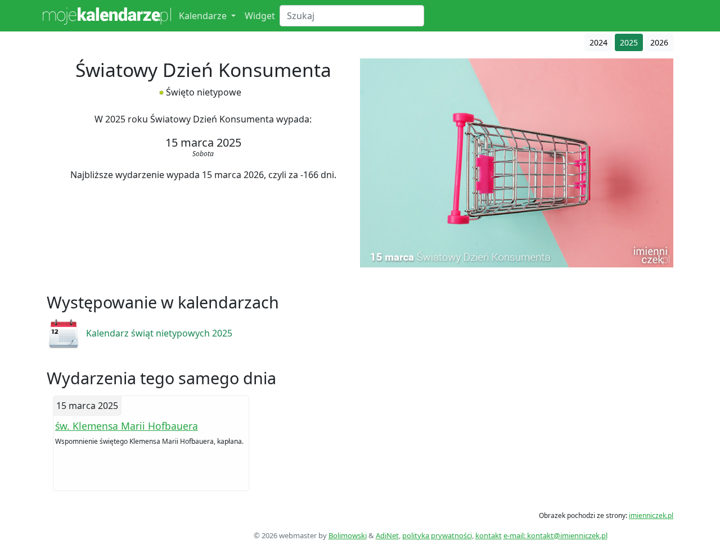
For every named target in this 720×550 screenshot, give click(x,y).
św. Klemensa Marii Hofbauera (126, 426)
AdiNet (387, 535)
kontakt (488, 535)
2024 (599, 42)
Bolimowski (347, 535)
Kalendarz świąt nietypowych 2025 (159, 333)
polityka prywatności (437, 535)
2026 (659, 42)
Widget (260, 16)
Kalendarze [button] (204, 16)
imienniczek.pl (651, 515)
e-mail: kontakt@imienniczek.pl (555, 535)
